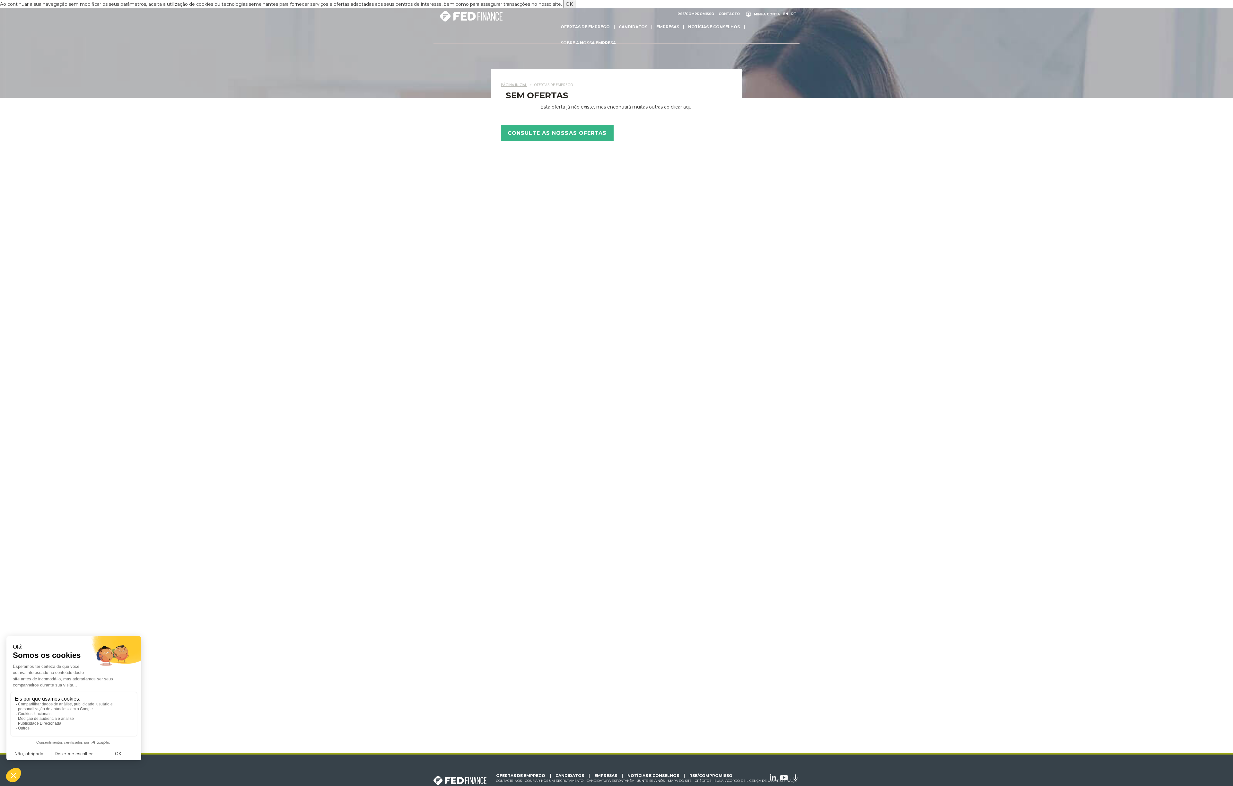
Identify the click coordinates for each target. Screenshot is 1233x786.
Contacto (729, 14)
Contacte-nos (509, 781)
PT (793, 14)
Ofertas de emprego (585, 26)
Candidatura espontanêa (610, 781)
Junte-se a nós (651, 781)
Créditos (703, 781)
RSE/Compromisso (696, 14)
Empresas (667, 26)
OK (569, 4)
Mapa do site (680, 781)
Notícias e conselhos (714, 26)
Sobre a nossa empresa (588, 42)
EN (785, 14)
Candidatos (633, 26)
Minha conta (767, 14)
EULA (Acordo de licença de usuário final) (754, 781)
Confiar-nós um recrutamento (554, 781)
